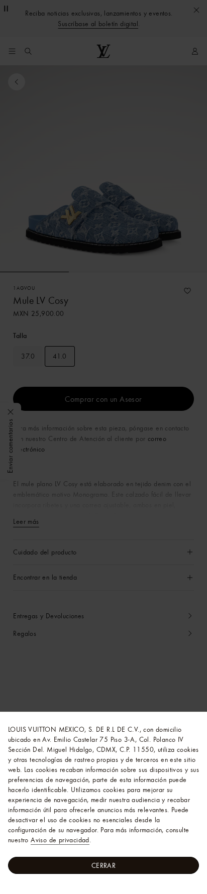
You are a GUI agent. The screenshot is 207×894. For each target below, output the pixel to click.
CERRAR (103, 865)
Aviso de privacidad (60, 839)
